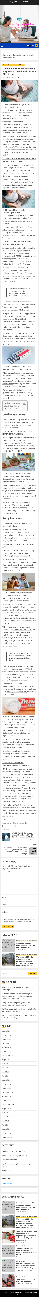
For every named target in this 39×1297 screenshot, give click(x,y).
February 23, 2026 (23, 1257)
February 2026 (7, 1035)
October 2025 (7, 1051)
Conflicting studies (12, 406)
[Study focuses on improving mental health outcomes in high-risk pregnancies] (8, 1236)
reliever (12, 826)
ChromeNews (28, 1292)
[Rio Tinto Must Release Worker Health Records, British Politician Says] (8, 1265)
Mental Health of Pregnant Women (13, 65)
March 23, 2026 (22, 1242)
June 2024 (5, 1117)
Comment (6, 872)
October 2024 (7, 1100)
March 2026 (6, 1031)
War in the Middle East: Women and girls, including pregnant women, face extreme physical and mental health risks (25, 962)
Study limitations (11, 408)
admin (6, 77)
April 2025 (5, 1076)
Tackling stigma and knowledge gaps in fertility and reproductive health (26, 1251)
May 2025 (5, 1072)
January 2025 (6, 1088)
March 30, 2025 (15, 77)
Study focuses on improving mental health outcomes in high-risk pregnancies (26, 1237)
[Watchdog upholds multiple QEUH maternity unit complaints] (8, 945)
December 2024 (7, 1092)
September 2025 (8, 1056)
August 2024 (6, 1109)
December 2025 (7, 1043)
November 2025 (7, 1047)
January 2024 (6, 1137)
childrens (15, 823)
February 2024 (7, 1133)
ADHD (9, 823)
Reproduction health (9, 1160)
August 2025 (6, 1060)
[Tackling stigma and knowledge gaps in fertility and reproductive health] (8, 1251)
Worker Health (7, 1170)
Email (4, 905)
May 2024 (5, 1121)
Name (4, 897)
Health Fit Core (7, 1183)
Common (21, 823)
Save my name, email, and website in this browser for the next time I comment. (19, 920)
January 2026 (6, 1039)
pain (32, 823)
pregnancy (6, 826)
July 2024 (5, 1113)
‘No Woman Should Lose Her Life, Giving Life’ (25, 1280)
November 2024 (7, 1096)
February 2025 (7, 1084)
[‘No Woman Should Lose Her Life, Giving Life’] (8, 1280)
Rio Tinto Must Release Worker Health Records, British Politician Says (25, 1266)
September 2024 (8, 1105)
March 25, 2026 (22, 950)
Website (5, 912)
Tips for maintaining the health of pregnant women (18, 1165)
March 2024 (6, 1129)
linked (27, 823)
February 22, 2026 (23, 1284)
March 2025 (6, 1080)
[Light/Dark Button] (29, 46)
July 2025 (5, 1064)
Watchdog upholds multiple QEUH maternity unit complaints (26, 945)
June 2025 (5, 1068)
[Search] (33, 45)
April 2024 (5, 1125)
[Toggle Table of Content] (23, 403)
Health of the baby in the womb (13, 1151)
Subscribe (36, 45)
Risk (17, 826)
